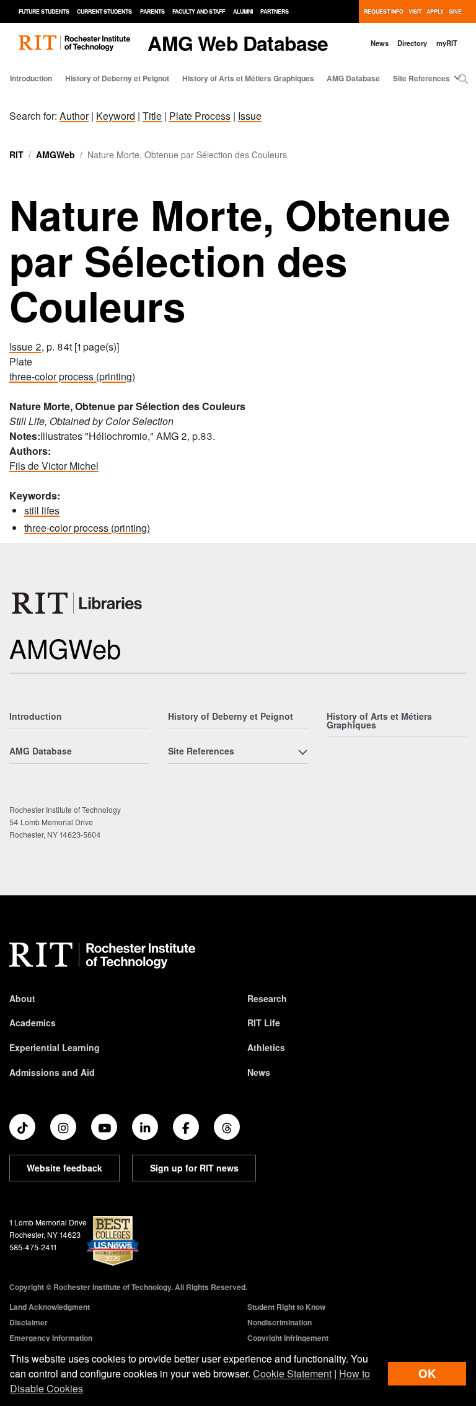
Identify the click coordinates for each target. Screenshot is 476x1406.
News (380, 43)
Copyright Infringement (287, 1337)
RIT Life (263, 1022)
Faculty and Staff (198, 11)
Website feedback (64, 1168)
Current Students (104, 11)
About (22, 998)
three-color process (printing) (72, 376)
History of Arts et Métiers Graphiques (248, 78)
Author (74, 116)
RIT (16, 154)
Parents (152, 11)
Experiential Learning (54, 1047)
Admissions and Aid (52, 1072)
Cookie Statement (292, 1373)
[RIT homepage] (74, 43)
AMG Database (353, 78)
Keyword (115, 116)
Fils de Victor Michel (54, 466)
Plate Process (200, 116)
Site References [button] (421, 78)
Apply (435, 11)
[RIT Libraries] (78, 603)
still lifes (42, 510)
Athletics (266, 1047)
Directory (412, 43)
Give (455, 11)
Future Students (44, 11)
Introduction (31, 78)
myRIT (446, 43)
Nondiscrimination (279, 1322)
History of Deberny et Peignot (117, 78)
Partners (274, 11)
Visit (414, 11)
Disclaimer (28, 1322)
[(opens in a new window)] (22, 1127)
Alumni (243, 11)
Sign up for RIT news (194, 1168)
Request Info (383, 11)
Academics (32, 1022)
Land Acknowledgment (49, 1306)
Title (152, 116)
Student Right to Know (286, 1306)
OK (427, 1373)
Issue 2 (25, 346)
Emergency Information (50, 1337)
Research (267, 998)
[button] (463, 78)
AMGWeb (55, 154)
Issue (250, 116)
